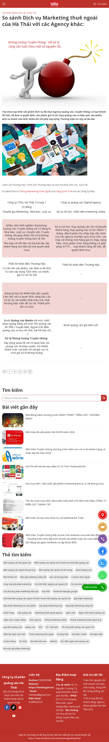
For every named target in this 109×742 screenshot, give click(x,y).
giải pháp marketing (83, 598)
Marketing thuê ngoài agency (48, 612)
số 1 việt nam (52, 627)
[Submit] (104, 398)
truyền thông (10, 641)
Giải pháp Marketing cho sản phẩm (20, 605)
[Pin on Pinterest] (25, 371)
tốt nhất (23, 641)
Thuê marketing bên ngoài (41, 634)
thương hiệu (62, 634)
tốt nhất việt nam (38, 641)
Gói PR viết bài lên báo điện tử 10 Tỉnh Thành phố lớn (56, 466)
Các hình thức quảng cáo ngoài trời (51, 584)
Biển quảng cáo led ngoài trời (17, 562)
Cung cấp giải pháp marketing (17, 584)
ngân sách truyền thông (15, 619)
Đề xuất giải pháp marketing (17, 648)
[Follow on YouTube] (14, 716)
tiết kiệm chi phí (79, 634)
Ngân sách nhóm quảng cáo (92, 612)
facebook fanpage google (65, 591)
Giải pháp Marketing (12, 13)
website (53, 641)
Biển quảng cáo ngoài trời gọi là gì (19, 570)
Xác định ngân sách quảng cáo (75, 641)
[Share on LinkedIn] (30, 371)
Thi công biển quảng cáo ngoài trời (78, 627)
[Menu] (4, 3)
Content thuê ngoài (80, 577)
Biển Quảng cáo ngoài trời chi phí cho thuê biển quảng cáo (61, 562)
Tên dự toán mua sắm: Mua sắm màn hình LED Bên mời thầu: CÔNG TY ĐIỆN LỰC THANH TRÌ (66, 502)
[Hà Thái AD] (54, 4)
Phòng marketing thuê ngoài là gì (85, 619)
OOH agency (35, 619)
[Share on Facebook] (9, 371)
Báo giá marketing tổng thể (33, 577)
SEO (40, 627)
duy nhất (46, 591)
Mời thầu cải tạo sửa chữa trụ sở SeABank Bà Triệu (55, 517)
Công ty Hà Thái (64, 191)
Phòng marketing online (55, 619)
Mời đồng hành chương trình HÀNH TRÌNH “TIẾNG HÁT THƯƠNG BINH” (63, 416)
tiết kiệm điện (96, 634)
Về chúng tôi (29, 13)
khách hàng (9, 612)
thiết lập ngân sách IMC (15, 634)
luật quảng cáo (25, 612)
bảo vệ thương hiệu (59, 577)
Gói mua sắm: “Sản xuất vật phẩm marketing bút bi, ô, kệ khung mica (65, 483)
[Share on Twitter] (14, 371)
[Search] (100, 4)
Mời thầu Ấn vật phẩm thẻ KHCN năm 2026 (50, 432)
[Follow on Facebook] (7, 707)
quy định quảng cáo (13, 627)
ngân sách (70, 612)
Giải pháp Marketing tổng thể (79, 605)
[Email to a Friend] (19, 371)
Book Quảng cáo (84, 570)
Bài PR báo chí (10, 577)
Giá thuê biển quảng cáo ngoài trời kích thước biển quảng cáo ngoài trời (37, 598)
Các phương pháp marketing (84, 584)
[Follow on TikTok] (13, 707)
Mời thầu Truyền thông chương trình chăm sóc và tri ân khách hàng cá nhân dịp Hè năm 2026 (65, 451)
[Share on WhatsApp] (4, 371)
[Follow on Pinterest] (20, 707)
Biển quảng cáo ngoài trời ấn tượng (55, 570)
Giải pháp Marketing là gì (50, 605)
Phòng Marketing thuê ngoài (35, 191)
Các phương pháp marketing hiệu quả (21, 591)
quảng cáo (30, 627)
